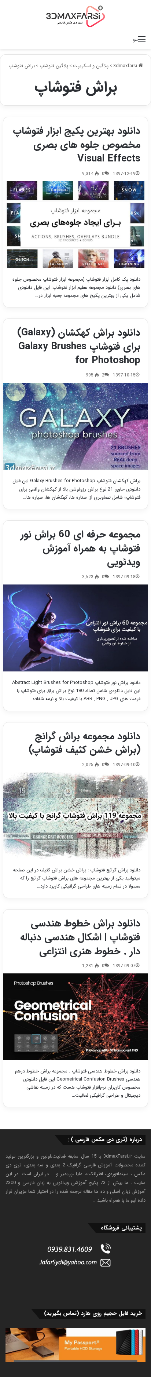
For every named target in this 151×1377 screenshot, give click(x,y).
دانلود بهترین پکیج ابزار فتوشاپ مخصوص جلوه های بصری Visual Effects (76, 145)
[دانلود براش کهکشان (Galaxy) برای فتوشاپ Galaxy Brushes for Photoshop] (75, 426)
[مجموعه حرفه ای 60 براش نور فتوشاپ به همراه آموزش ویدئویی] (75, 627)
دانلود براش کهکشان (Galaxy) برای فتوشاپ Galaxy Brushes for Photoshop (78, 346)
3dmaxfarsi (126, 66)
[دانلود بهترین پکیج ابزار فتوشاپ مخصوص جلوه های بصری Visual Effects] (75, 224)
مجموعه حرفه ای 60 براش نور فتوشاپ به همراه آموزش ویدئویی (80, 548)
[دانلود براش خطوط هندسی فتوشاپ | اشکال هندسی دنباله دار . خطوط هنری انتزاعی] (75, 1016)
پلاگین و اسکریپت (90, 66)
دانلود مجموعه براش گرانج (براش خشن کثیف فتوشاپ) (84, 743)
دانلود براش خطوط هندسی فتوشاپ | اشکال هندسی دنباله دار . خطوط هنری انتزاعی (80, 937)
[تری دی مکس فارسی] (75, 16)
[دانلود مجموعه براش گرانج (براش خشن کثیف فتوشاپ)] (75, 815)
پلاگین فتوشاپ (54, 66)
